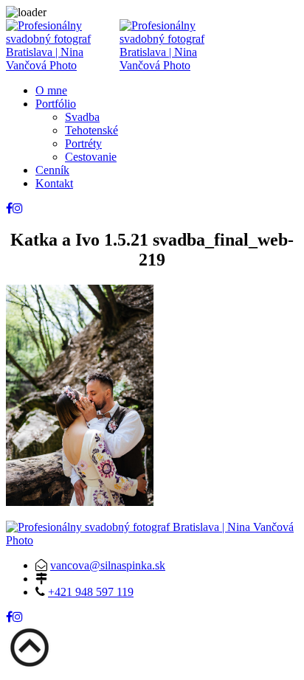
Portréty (83, 143)
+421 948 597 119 (91, 592)
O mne (51, 90)
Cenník (52, 170)
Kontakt (54, 183)
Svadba (82, 117)
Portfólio (55, 103)
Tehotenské (91, 130)
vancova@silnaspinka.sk (107, 565)
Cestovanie (91, 156)
